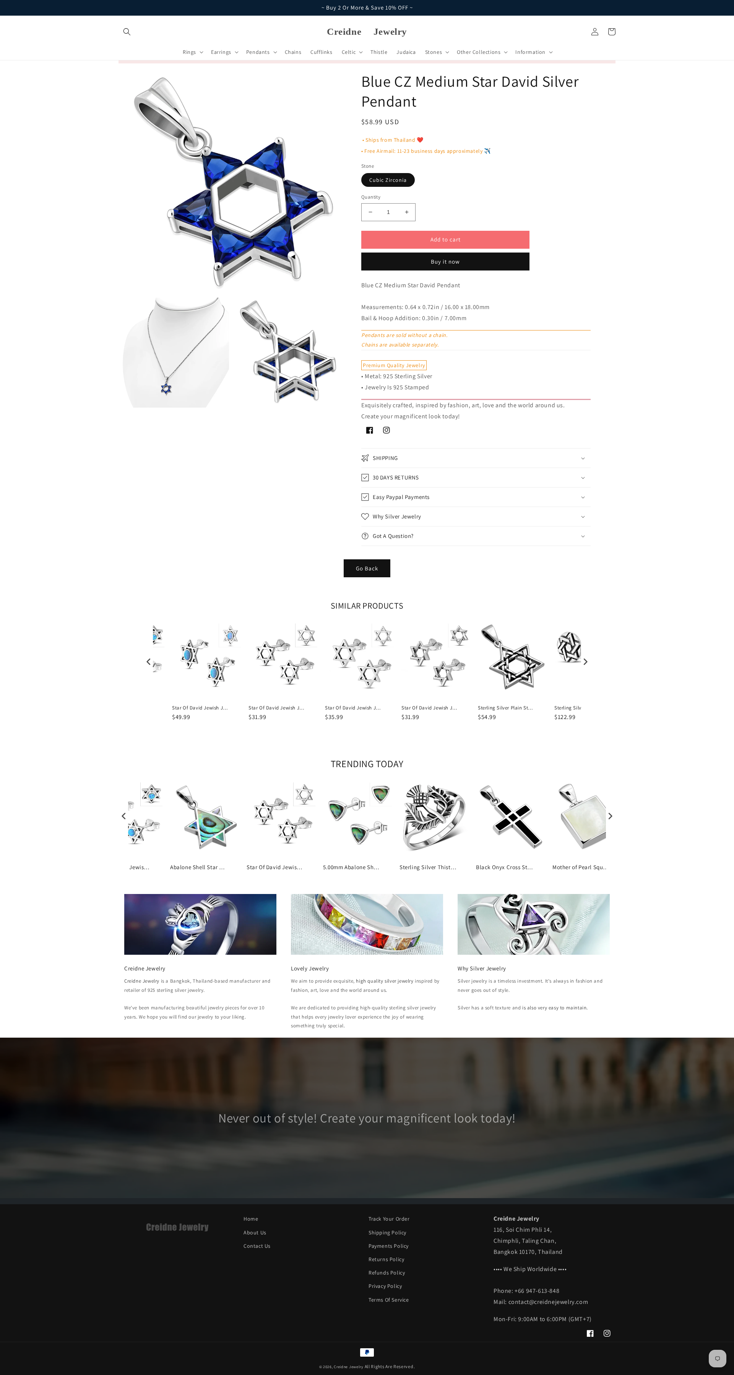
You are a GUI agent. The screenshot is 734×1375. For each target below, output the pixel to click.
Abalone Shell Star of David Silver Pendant (198, 867)
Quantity (370, 197)
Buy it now (445, 261)
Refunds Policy (387, 1272)
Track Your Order (389, 1218)
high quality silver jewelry (384, 981)
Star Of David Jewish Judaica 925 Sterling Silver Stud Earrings (277, 708)
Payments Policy (389, 1245)
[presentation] (148, 661)
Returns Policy (386, 1259)
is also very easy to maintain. (555, 1007)
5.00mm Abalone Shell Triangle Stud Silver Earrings (351, 867)
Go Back (367, 568)
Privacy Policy (385, 1286)
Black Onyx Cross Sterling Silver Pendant (504, 867)
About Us (255, 1232)
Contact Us (257, 1245)
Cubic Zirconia (388, 180)
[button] (127, 31)
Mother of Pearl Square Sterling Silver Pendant (581, 867)
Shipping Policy (387, 1232)
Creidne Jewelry (141, 981)
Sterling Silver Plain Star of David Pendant (506, 708)
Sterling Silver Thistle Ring (428, 867)
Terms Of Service (389, 1299)
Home (251, 1218)
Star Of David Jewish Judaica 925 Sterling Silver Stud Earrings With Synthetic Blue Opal (200, 708)
